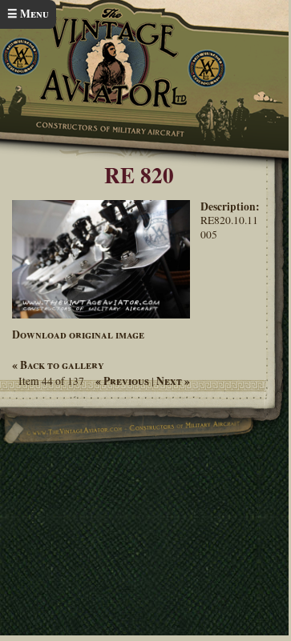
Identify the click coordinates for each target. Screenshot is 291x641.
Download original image (78, 335)
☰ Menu (28, 14)
